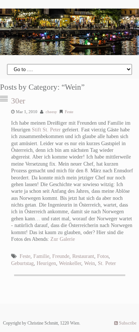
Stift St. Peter (46, 130)
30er (18, 100)
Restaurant (83, 256)
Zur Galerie (62, 239)
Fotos (103, 256)
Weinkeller (70, 263)
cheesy (51, 111)
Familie (41, 256)
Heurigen (46, 263)
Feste (69, 111)
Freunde (60, 256)
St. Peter (107, 263)
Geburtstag (22, 263)
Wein (89, 263)
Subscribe (127, 323)
